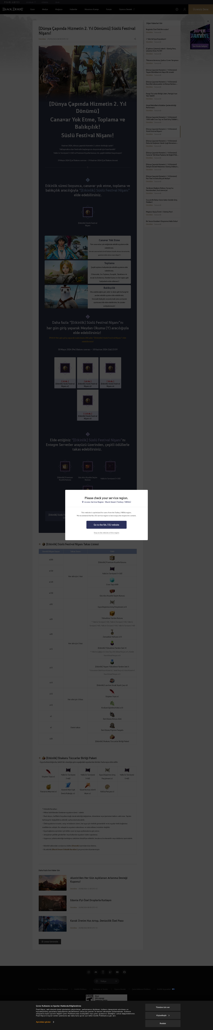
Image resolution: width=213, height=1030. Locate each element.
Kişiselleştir (161, 1015)
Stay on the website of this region (106, 532)
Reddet (163, 1023)
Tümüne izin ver (163, 1007)
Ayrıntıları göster (43, 1022)
